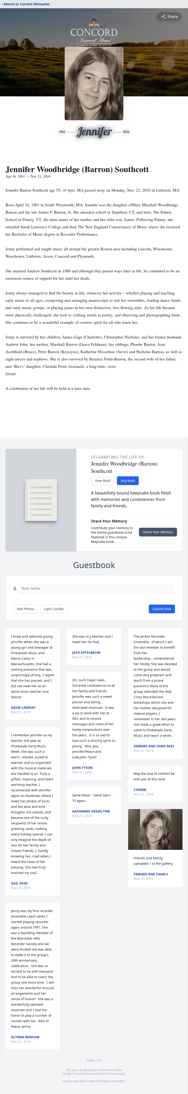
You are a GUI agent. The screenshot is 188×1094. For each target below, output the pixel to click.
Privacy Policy (81, 1074)
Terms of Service (106, 1074)
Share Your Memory (158, 532)
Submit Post (162, 609)
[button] (155, 829)
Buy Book (128, 480)
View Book (102, 480)
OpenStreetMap (99, 1081)
